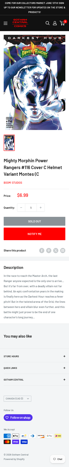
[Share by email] (62, 250)
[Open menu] (5, 23)
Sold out (34, 221)
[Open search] (48, 23)
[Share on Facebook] (41, 250)
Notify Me (35, 234)
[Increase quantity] (41, 207)
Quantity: (9, 207)
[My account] (55, 23)
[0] (62, 23)
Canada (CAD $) (14, 398)
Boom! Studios (13, 182)
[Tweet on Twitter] (55, 250)
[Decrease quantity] (21, 207)
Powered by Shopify (14, 459)
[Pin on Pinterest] (48, 250)
